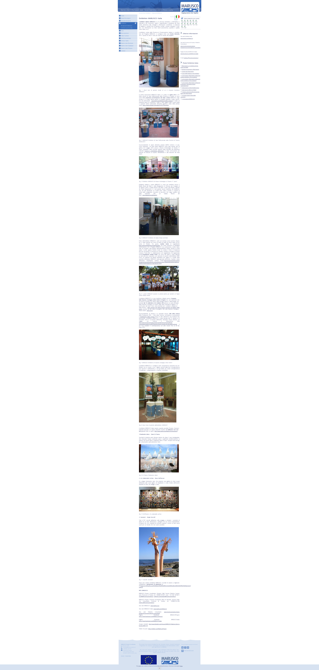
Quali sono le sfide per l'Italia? (189, 90)
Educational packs (126, 21)
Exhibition (148, 13)
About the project (126, 18)
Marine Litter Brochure (127, 43)
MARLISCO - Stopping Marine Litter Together (190, 8)
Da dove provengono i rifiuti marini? (190, 69)
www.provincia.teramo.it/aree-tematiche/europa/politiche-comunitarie (159, 612)
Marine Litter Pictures (127, 48)
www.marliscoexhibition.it (160, 609)
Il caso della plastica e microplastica (190, 73)
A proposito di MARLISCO (188, 99)
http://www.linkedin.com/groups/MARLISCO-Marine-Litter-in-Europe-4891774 (159, 624)
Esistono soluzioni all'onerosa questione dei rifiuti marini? (190, 92)
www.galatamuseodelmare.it (149, 195)
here (181, 666)
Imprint (122, 655)
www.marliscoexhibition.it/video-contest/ (162, 101)
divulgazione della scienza (147, 316)
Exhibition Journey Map (127, 28)
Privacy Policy (128, 655)
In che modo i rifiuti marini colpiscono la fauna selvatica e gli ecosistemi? (190, 76)
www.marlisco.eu (155, 605)
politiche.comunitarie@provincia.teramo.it (165, 596)
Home (122, 16)
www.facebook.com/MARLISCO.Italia (189, 53)
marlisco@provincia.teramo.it (146, 602)
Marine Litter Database (127, 46)
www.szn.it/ (150, 310)
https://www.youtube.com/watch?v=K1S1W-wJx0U (155, 105)
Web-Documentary (126, 38)
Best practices (125, 33)
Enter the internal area (189, 650)
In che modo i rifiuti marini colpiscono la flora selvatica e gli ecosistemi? (190, 79)
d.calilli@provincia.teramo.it (146, 596)
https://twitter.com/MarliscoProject (157, 629)
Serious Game (125, 41)
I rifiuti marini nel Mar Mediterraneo (190, 88)
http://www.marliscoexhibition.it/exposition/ (165, 431)
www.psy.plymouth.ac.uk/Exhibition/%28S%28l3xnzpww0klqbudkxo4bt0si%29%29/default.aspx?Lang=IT (165, 586)
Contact (123, 51)
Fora (122, 30)
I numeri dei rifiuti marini (188, 71)
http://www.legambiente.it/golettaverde (149, 245)
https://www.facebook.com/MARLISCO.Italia (150, 621)
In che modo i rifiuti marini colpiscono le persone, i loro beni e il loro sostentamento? (190, 84)
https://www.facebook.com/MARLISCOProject (151, 616)
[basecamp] (182, 651)
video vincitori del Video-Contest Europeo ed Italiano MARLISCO (159, 308)
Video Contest (125, 36)
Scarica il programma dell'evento (154, 151)
